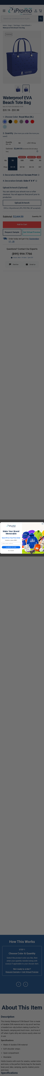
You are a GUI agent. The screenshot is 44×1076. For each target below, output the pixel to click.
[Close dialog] (42, 524)
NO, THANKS (11, 550)
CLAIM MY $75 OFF (11, 547)
